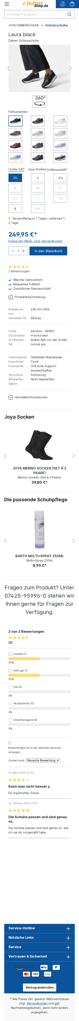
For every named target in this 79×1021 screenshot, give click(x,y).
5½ (38, 188)
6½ (15, 198)
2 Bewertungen (19, 271)
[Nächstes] (70, 68)
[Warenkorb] (72, 4)
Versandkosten (37, 1003)
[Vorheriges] (8, 68)
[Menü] (6, 4)
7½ (60, 198)
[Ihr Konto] (62, 4)
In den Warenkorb (48, 251)
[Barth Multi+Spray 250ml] (39, 529)
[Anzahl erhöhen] (23, 251)
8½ (38, 208)
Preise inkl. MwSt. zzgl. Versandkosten (35, 241)
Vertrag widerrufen (39, 987)
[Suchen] (70, 14)
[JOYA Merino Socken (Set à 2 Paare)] (39, 444)
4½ (60, 178)
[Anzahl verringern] (12, 251)
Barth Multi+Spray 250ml (39, 556)
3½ (15, 178)
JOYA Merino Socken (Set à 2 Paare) (39, 470)
